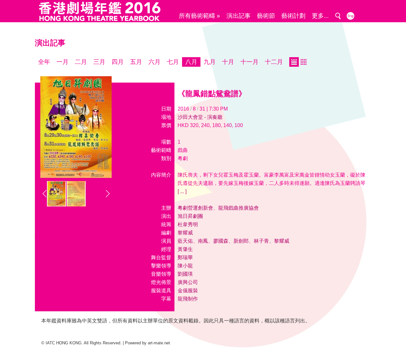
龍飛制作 (188, 298)
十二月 (274, 61)
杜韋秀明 (188, 224)
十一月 (249, 61)
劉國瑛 (185, 274)
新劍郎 (241, 241)
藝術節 (266, 15)
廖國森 (220, 241)
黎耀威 (185, 232)
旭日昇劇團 (190, 216)
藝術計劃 (293, 15)
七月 (173, 61)
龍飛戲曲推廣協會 (238, 208)
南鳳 (203, 241)
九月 (210, 61)
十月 (228, 61)
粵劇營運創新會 (195, 208)
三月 (99, 61)
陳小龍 (185, 265)
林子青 (261, 241)
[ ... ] (182, 191)
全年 (44, 61)
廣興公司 (188, 282)
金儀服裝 (188, 290)
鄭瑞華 (185, 257)
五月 (136, 61)
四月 (118, 61)
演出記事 (238, 15)
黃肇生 (185, 249)
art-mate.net (159, 343)
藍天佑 (185, 241)
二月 (81, 61)
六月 (154, 61)
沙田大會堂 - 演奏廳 (200, 117)
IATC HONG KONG (64, 343)
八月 (191, 61)
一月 (62, 61)
